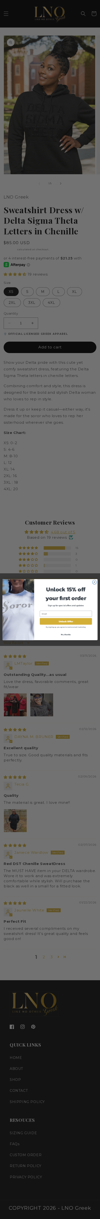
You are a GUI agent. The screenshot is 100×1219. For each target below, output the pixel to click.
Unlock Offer (66, 621)
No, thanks (66, 634)
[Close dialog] (94, 582)
